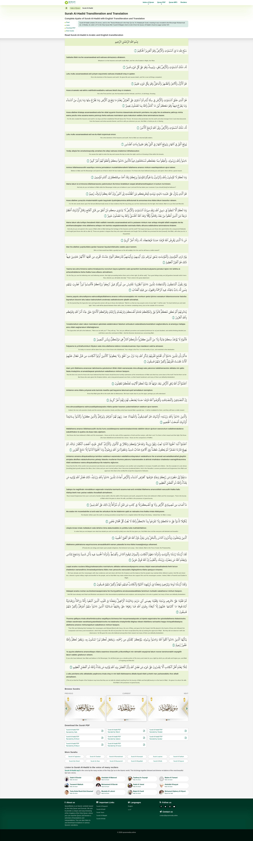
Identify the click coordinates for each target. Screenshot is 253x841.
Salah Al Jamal (138, 785)
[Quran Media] (70, 2)
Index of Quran (75, 8)
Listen (68, 25)
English (130, 806)
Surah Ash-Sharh (74, 761)
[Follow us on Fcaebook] (161, 806)
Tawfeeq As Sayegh (140, 779)
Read (67, 22)
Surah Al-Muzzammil (116, 761)
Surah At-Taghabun (74, 756)
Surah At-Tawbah (95, 756)
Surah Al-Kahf (100, 809)
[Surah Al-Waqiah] (85, 708)
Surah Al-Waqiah (101, 815)
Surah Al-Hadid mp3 (72, 770)
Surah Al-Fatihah (178, 756)
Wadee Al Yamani (171, 779)
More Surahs (70, 31)
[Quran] (66, 8)
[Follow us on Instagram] (169, 806)
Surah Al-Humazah (137, 756)
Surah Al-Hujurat (178, 761)
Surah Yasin (100, 812)
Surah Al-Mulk (157, 761)
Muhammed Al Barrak (109, 785)
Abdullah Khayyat (171, 785)
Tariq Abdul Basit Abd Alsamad (81, 792)
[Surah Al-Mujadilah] (168, 708)
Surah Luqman (157, 756)
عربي (129, 809)
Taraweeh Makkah (76, 785)
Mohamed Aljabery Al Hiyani (175, 792)
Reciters (184, 2)
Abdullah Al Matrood (109, 779)
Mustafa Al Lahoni (108, 792)
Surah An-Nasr (95, 761)
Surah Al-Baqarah (102, 806)
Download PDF (70, 28)
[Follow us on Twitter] (165, 806)
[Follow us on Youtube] (174, 806)
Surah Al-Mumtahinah (116, 756)
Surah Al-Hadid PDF (72, 730)
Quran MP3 (173, 2)
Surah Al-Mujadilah (137, 761)
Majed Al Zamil (138, 792)
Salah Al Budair (75, 779)
